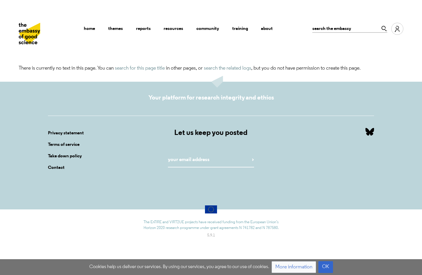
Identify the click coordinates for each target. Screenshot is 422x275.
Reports (143, 28)
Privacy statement (66, 133)
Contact (56, 167)
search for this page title (140, 68)
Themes (115, 28)
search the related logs (227, 68)
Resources (173, 28)
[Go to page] (382, 28)
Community (207, 28)
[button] (294, 267)
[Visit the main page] (29, 33)
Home (89, 28)
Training (240, 28)
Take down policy (65, 156)
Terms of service (64, 144)
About (267, 28)
